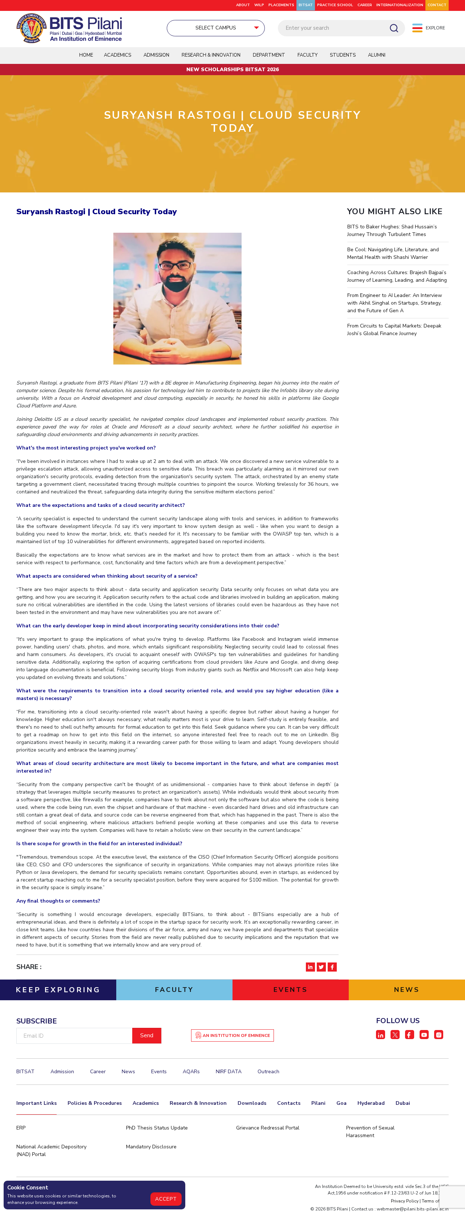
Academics (146, 1103)
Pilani (318, 1103)
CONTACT (437, 5)
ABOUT (243, 5)
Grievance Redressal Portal (267, 1127)
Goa (341, 1103)
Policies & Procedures (95, 1103)
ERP (20, 1127)
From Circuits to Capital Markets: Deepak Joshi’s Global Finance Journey (394, 329)
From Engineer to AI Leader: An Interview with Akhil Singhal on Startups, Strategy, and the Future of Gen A (394, 303)
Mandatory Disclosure (151, 1146)
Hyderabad (371, 1103)
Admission (156, 55)
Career (364, 5)
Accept (166, 1199)
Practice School (335, 5)
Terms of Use (435, 1201)
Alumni (376, 55)
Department (269, 55)
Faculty (308, 55)
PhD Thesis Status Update (157, 1127)
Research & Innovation (198, 1103)
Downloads (252, 1103)
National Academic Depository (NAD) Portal (51, 1150)
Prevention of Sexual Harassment (370, 1131)
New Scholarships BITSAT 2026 (232, 69)
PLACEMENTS (281, 5)
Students (343, 55)
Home (86, 55)
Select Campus (215, 27)
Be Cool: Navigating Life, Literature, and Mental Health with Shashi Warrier (393, 253)
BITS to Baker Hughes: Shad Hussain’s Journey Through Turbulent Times (392, 230)
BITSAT (306, 5)
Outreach (268, 1071)
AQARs (191, 1071)
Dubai (403, 1103)
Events (159, 1071)
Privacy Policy (404, 1201)
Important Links (36, 1103)
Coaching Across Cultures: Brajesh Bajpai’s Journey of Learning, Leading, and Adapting (397, 276)
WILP (259, 5)
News (128, 1071)
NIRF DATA (229, 1071)
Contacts (288, 1103)
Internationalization (399, 5)
